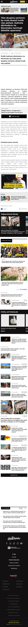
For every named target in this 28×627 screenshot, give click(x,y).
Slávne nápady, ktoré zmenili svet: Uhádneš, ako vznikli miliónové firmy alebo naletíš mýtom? (13, 262)
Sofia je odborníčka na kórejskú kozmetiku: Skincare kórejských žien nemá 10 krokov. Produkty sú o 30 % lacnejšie (13, 232)
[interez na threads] (10, 543)
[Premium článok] (5, 402)
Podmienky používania (13, 595)
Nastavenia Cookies (14, 565)
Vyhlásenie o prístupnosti (14, 615)
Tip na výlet (24, 392)
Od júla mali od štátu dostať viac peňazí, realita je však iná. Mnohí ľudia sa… (18, 198)
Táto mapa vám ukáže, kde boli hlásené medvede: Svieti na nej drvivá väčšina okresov (14, 521)
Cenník (14, 557)
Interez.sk (5, 581)
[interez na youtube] (21, 543)
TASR (12, 53)
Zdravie (10, 227)
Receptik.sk (6, 584)
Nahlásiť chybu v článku (6, 205)
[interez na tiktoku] (14, 543)
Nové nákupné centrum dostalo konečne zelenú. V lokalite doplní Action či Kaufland (14, 517)
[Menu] (2, 1)
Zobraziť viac (14, 475)
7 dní (25, 508)
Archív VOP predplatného (14, 606)
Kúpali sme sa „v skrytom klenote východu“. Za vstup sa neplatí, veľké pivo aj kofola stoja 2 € (14, 512)
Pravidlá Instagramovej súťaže (13, 609)
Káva (25, 300)
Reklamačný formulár (13, 612)
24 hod (20, 508)
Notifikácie (14, 568)
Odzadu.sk (19, 584)
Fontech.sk (6, 589)
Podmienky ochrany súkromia (13, 598)
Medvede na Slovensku (23, 436)
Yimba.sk (5, 587)
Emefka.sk (19, 587)
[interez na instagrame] (18, 543)
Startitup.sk (19, 581)
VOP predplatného (13, 604)
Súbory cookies (14, 562)
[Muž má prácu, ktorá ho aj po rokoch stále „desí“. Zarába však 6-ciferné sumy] (5, 384)
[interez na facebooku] (7, 543)
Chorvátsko (24, 364)
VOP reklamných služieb (13, 601)
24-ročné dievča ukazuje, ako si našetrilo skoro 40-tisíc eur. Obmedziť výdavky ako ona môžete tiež (14, 527)
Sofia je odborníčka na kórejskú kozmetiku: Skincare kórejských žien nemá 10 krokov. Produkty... (14, 10)
